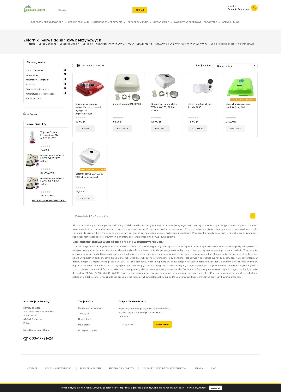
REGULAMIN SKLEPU (90, 368)
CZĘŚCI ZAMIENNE (138, 22)
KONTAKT (32, 368)
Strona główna (35, 62)
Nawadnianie (32, 75)
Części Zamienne (34, 70)
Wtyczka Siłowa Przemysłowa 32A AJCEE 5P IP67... (49, 135)
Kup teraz (85, 128)
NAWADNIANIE (161, 22)
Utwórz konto (85, 319)
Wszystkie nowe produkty (49, 200)
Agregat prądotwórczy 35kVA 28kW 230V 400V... (52, 181)
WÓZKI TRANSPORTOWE (187, 22)
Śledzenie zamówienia (90, 308)
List (78, 65)
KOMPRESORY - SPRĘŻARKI (107, 22)
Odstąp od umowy (87, 330)
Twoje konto (85, 301)
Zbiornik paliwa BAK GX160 (127, 104)
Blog (236, 22)
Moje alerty (84, 324)
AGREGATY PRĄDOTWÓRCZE (47, 22)
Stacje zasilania (33, 98)
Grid (74, 65)
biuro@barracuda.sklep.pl (36, 330)
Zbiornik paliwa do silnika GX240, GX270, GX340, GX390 (164, 107)
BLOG (213, 368)
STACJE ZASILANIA (79, 22)
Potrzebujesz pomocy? (37, 301)
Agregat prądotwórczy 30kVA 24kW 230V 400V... (52, 158)
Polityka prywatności (196, 387)
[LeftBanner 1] (30, 114)
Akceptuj (215, 388)
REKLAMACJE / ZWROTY (121, 368)
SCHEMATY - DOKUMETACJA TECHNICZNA (164, 368)
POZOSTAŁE (210, 22)
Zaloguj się (84, 313)
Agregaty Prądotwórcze (37, 89)
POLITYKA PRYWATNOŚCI (58, 368)
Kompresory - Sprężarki (37, 80)
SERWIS (226, 22)
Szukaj (140, 10)
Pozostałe (30, 84)
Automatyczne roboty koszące (41, 94)
